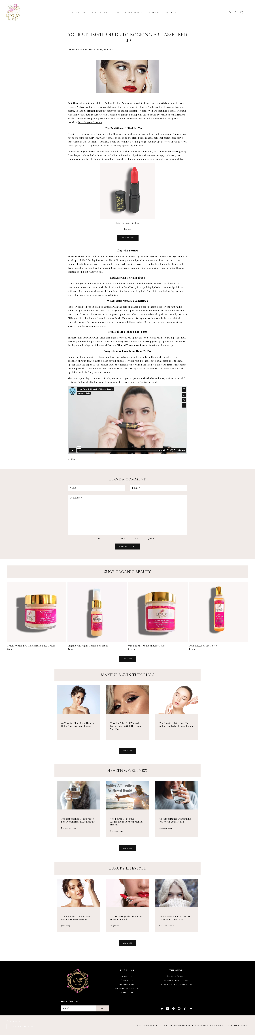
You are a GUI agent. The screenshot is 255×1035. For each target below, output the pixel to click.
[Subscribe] (102, 1008)
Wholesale (126, 980)
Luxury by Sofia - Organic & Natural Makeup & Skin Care (176, 1026)
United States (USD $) (19, 1026)
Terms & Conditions (176, 980)
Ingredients (126, 984)
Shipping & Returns (126, 988)
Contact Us (127, 992)
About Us (126, 976)
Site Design (216, 1026)
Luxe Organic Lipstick (90, 122)
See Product (128, 237)
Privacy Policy (176, 976)
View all (127, 659)
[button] (230, 12)
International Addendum (176, 984)
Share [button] (73, 459)
